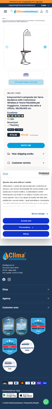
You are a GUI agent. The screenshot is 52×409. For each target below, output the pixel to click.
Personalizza (24, 227)
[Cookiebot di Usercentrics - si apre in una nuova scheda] (38, 173)
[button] (47, 11)
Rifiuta (26, 234)
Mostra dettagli (38, 214)
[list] (26, 47)
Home (3, 18)
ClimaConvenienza (15, 403)
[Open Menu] (5, 11)
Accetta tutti (26, 221)
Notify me (26, 145)
